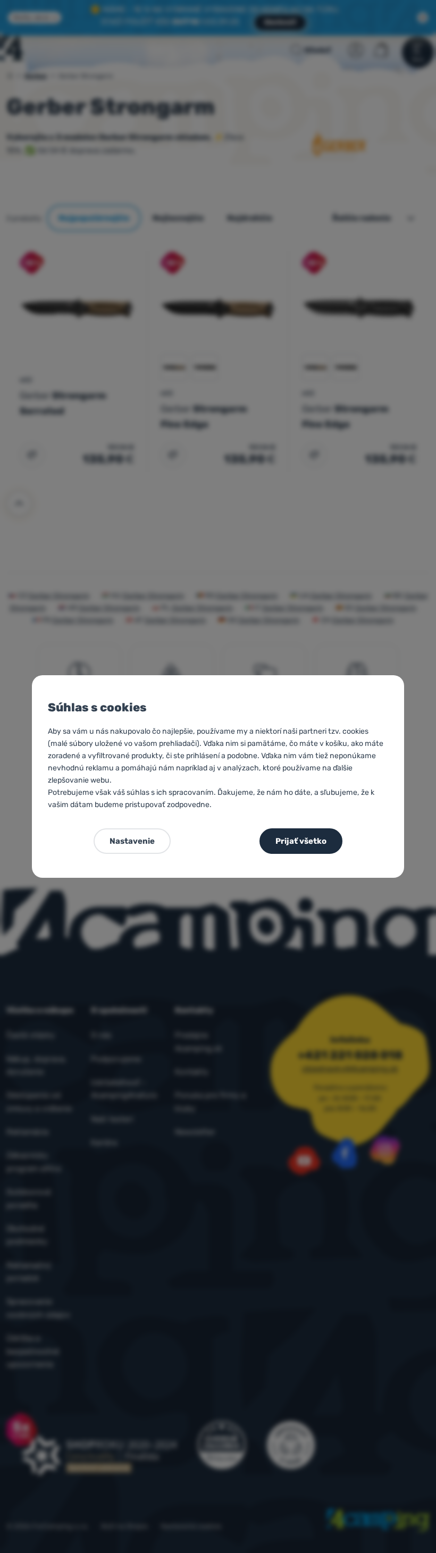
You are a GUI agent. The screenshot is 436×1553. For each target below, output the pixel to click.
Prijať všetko (300, 841)
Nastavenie (132, 841)
